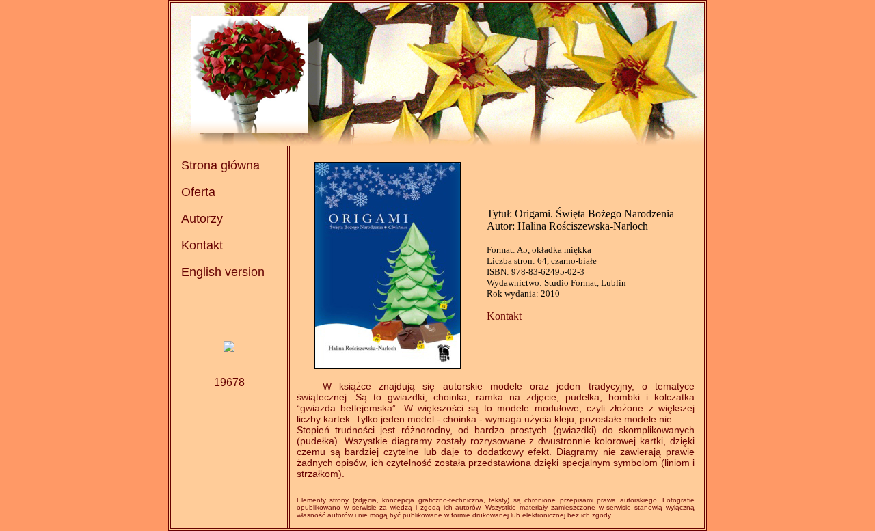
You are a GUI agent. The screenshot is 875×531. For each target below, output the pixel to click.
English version (223, 272)
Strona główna (220, 165)
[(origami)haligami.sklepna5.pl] (229, 348)
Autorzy (202, 219)
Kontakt (202, 245)
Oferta (198, 192)
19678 (229, 382)
